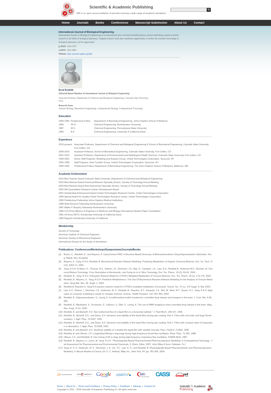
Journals (82, 22)
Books (100, 22)
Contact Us (149, 386)
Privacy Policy (110, 386)
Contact (199, 22)
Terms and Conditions (89, 386)
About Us (180, 22)
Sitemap (137, 386)
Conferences (119, 22)
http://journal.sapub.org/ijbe (79, 54)
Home (66, 22)
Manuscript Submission (151, 22)
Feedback (125, 386)
